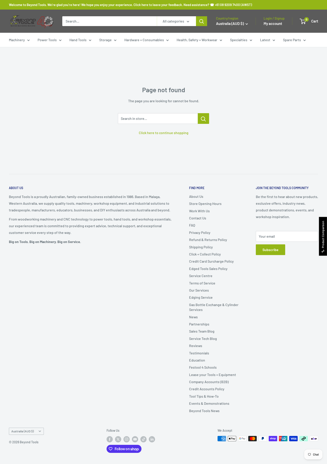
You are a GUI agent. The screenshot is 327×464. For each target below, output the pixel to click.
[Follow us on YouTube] (135, 439)
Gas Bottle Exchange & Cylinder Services (213, 307)
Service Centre (200, 276)
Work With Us (199, 211)
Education (197, 360)
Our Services (199, 290)
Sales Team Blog (201, 331)
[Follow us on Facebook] (110, 439)
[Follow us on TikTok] (143, 439)
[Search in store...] (203, 118)
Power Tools (47, 40)
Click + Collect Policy (205, 254)
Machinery (17, 40)
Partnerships (199, 324)
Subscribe (270, 249)
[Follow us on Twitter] (118, 439)
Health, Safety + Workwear (197, 40)
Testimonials (199, 353)
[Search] (201, 21)
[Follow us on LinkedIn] (152, 439)
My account (273, 23)
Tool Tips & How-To (204, 396)
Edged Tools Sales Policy (208, 268)
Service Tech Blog (203, 338)
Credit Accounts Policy (206, 389)
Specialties (238, 40)
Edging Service (201, 297)
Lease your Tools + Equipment (212, 374)
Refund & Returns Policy (208, 239)
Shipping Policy (201, 247)
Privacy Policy (199, 232)
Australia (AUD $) (22, 431)
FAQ (192, 225)
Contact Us (197, 218)
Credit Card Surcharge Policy (211, 261)
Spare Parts (292, 40)
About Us (196, 196)
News (193, 317)
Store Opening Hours (205, 203)
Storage (105, 40)
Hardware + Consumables (144, 40)
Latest (265, 40)
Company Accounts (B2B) (209, 382)
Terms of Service (202, 283)
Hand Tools (78, 40)
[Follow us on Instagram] (126, 439)
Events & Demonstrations (209, 403)
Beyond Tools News (204, 411)
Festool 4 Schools (203, 367)
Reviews (195, 345)
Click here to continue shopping (163, 133)
